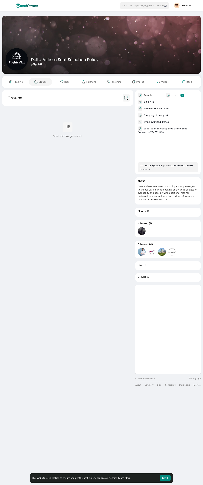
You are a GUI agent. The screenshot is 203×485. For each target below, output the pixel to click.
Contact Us (170, 385)
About (138, 385)
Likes (140, 265)
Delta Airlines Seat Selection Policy (64, 59)
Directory (149, 385)
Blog (159, 385)
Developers (184, 385)
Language (196, 379)
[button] (144, 5)
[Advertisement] (168, 307)
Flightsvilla (163, 108)
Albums (142, 211)
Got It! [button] (165, 477)
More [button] (196, 384)
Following (143, 223)
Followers (143, 244)
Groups (142, 277)
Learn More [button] (124, 477)
